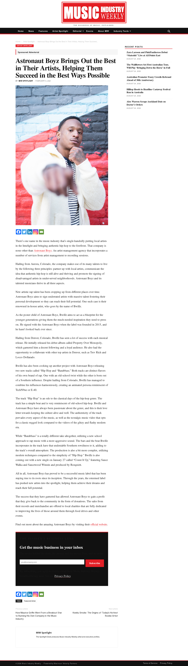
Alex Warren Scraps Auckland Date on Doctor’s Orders (146, 103)
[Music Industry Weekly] (94, 12)
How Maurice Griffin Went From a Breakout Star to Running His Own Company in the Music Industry (39, 615)
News (31, 31)
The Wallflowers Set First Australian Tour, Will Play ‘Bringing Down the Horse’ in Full (148, 66)
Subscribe (94, 563)
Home (21, 31)
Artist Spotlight (60, 31)
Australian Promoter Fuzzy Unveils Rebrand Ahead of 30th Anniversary (149, 78)
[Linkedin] (29, 231)
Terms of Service (150, 663)
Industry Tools (121, 31)
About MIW (103, 31)
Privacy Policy (62, 576)
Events (89, 31)
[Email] (41, 231)
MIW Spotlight (26, 81)
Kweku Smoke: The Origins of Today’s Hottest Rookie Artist (95, 614)
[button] (168, 31)
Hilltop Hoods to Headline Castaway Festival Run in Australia (148, 91)
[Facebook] (18, 231)
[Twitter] (24, 231)
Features (43, 31)
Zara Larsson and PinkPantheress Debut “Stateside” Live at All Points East (147, 54)
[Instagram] (35, 231)
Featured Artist (30, 601)
